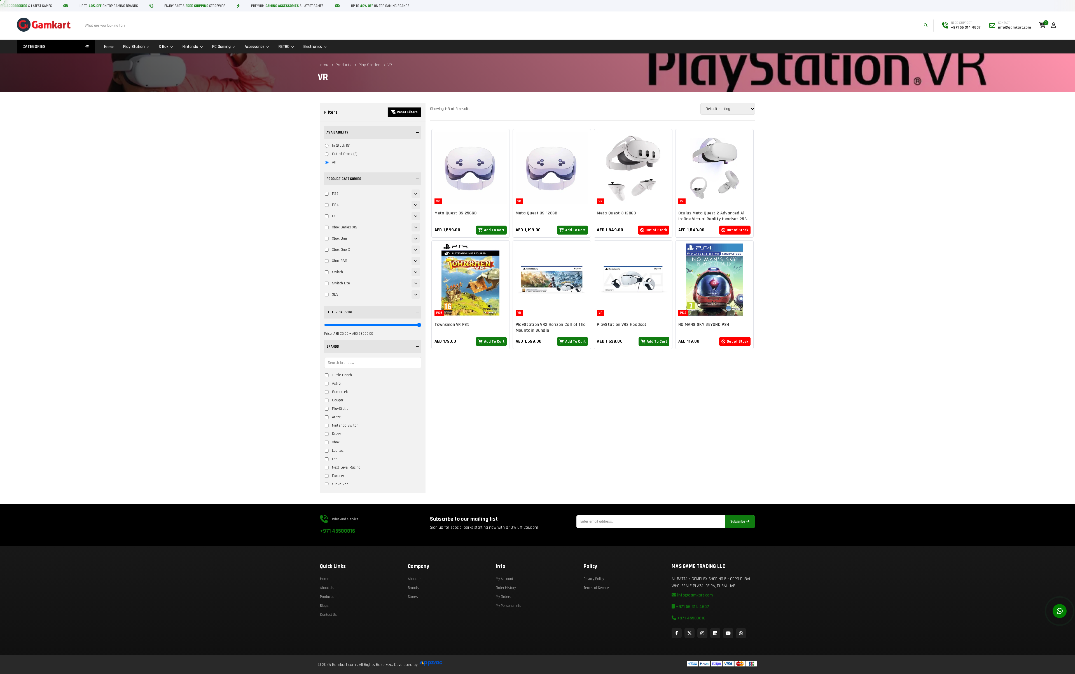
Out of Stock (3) (344, 153)
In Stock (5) (341, 145)
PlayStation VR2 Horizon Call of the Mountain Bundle (551, 327)
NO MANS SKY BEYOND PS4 (704, 324)
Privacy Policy (594, 579)
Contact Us (328, 614)
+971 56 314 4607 (692, 607)
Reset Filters (407, 112)
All (334, 162)
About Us (327, 588)
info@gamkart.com (694, 595)
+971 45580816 (337, 531)
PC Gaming (221, 46)
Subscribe (738, 521)
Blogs (324, 605)
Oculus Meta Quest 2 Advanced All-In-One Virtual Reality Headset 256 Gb (712, 219)
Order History (506, 588)
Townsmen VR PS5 (452, 324)
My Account (504, 579)
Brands (413, 588)
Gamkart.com (344, 665)
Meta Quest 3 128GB (616, 213)
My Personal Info (508, 605)
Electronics (312, 46)
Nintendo (190, 46)
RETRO (284, 46)
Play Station (134, 46)
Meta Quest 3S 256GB (455, 213)
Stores (413, 597)
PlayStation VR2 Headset (621, 324)
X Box (164, 46)
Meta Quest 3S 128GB (537, 213)
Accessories (255, 46)
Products (343, 65)
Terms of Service (596, 588)
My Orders (503, 597)
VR (389, 65)
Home (109, 47)
